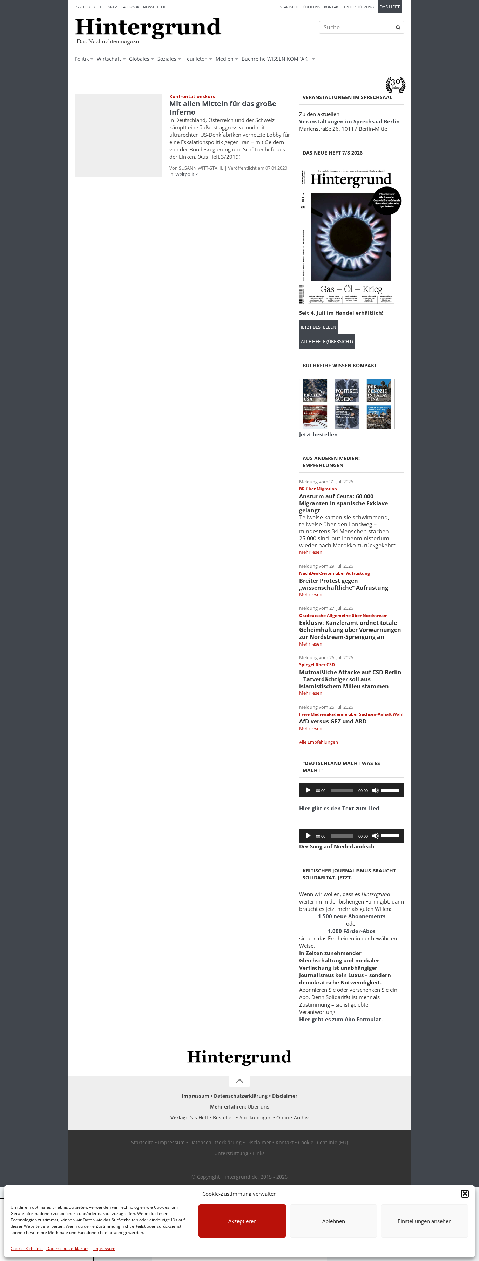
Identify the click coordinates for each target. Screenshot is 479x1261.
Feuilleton (196, 58)
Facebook (130, 7)
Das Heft (389, 7)
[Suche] (398, 27)
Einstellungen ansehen (425, 1221)
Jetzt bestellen (318, 327)
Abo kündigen (255, 1117)
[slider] (391, 789)
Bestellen (224, 1117)
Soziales (166, 58)
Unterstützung (359, 7)
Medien (225, 58)
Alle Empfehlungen (318, 742)
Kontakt (332, 7)
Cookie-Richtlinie (27, 1249)
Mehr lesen (310, 552)
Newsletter (154, 7)
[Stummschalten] (375, 790)
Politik (82, 58)
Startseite (289, 7)
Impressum (104, 1249)
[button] (464, 1193)
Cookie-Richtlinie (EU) (323, 1142)
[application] (351, 790)
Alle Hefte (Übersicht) (327, 342)
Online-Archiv (292, 1117)
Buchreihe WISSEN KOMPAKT (276, 58)
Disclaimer (284, 1095)
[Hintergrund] (148, 28)
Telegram (108, 7)
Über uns (311, 7)
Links (259, 1153)
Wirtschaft (109, 58)
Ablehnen (333, 1221)
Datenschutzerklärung (68, 1249)
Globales (139, 58)
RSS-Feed (82, 7)
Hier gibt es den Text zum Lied (339, 808)
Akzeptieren (242, 1221)
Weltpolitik (186, 174)
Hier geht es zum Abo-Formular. (341, 1019)
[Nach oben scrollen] (239, 1081)
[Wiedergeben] (308, 790)
